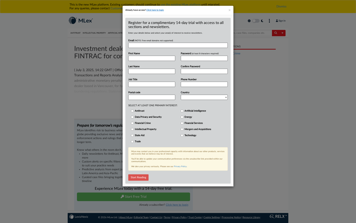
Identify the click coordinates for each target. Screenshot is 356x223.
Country (185, 92)
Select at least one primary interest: (152, 105)
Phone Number (189, 79)
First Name (134, 53)
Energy (188, 117)
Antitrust (139, 111)
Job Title (132, 79)
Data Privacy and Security (148, 117)
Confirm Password (190, 66)
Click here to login (155, 10)
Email (150, 40)
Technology (190, 135)
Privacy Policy (180, 166)
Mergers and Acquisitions (197, 129)
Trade (138, 141)
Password (200, 53)
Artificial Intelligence (195, 111)
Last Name (134, 66)
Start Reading (138, 177)
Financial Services (193, 123)
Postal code (134, 92)
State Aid (139, 135)
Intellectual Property (145, 129)
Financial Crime (143, 123)
